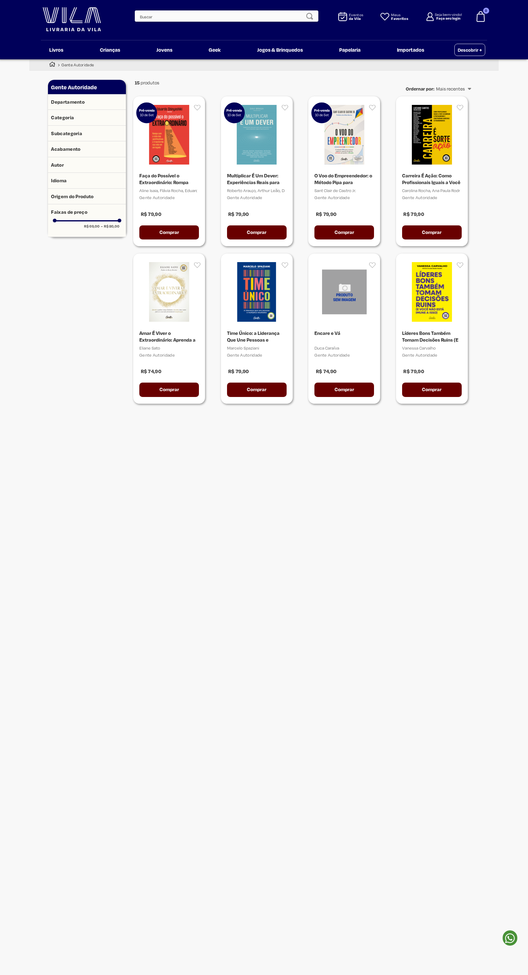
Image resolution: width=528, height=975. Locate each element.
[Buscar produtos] (311, 16)
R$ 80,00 (110, 226)
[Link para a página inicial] (52, 65)
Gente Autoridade (77, 64)
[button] (87, 102)
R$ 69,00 (92, 226)
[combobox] (223, 16)
